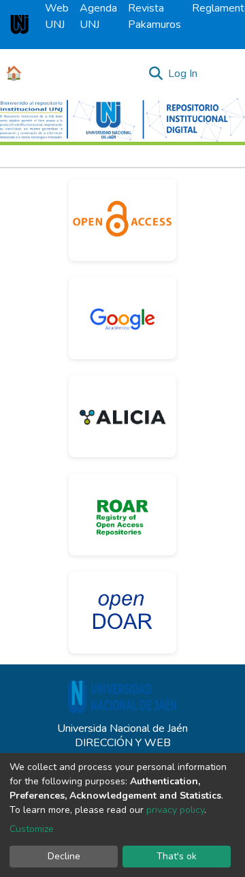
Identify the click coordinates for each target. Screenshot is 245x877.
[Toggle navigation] (226, 73)
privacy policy (175, 809)
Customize (32, 828)
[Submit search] (155, 73)
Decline (64, 856)
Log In (183, 73)
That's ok (177, 856)
